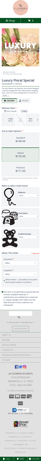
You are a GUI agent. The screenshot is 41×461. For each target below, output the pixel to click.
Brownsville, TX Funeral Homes (20, 433)
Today (24, 111)
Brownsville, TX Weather (16, 441)
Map (21, 458)
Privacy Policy (10, 448)
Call (7, 458)
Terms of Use (20, 452)
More (5, 95)
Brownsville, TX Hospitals (20, 437)
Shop (12, 20)
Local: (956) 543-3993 (21, 385)
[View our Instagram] (24, 368)
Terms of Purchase (27, 448)
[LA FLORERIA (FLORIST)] (20, 15)
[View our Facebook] (16, 368)
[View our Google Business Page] (20, 368)
